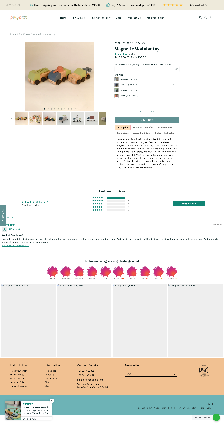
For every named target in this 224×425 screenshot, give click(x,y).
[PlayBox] (18, 17)
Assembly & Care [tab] (142, 133)
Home (63, 17)
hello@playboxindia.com (90, 379)
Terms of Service (18, 386)
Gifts (118, 17)
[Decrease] (116, 103)
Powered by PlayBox (19, 405)
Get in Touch (51, 378)
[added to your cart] (211, 18)
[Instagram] (209, 404)
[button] (121, 54)
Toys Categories (99, 17)
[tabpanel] (147, 153)
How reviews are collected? (15, 245)
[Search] (206, 18)
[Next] (107, 119)
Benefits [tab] (143, 127)
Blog (47, 386)
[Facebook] (212, 404)
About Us (49, 374)
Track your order (155, 17)
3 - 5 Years (24, 34)
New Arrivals (78, 17)
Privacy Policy (17, 374)
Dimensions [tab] (123, 133)
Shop (47, 382)
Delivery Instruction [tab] (165, 133)
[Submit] (174, 374)
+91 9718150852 (85, 370)
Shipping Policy (18, 382)
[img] (8, 225)
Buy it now (147, 119)
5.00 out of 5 (41, 202)
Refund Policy (17, 378)
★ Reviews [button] (3, 215)
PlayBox (22, 402)
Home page (50, 370)
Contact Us (134, 17)
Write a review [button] (189, 203)
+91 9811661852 (85, 375)
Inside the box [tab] (165, 127)
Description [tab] (122, 127)
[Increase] (126, 103)
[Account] (200, 18)
